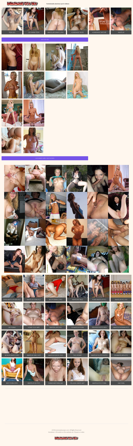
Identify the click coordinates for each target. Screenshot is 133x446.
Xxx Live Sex (45, 39)
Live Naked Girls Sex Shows (44, 158)
